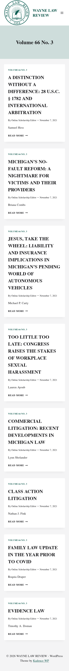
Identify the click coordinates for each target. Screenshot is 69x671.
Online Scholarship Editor (23, 120)
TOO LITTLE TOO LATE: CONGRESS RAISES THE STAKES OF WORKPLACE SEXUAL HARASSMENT (32, 354)
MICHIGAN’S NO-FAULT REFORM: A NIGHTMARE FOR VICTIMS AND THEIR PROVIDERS (32, 175)
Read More (18, 135)
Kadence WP (41, 660)
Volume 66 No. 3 (17, 69)
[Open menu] (62, 12)
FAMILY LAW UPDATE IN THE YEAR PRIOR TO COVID (33, 554)
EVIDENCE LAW (26, 610)
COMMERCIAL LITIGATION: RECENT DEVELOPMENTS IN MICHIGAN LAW (33, 431)
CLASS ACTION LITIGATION (25, 495)
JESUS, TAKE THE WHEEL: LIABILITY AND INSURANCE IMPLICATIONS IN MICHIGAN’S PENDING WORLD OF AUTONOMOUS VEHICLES (34, 263)
